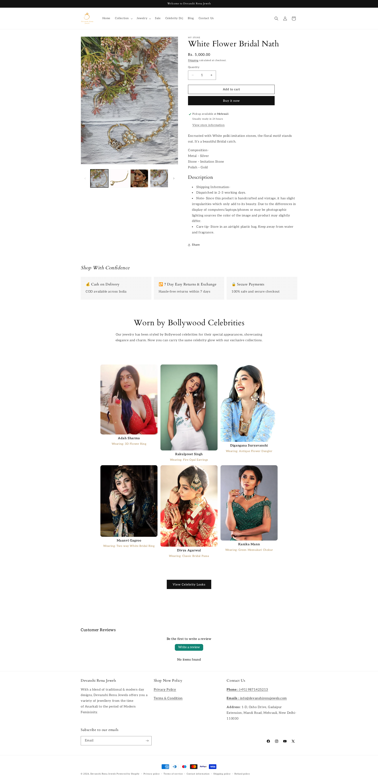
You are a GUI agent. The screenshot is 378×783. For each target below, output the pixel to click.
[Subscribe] (147, 740)
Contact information (198, 774)
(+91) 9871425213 (247, 690)
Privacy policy (152, 774)
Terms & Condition (168, 698)
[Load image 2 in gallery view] (119, 178)
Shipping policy (222, 774)
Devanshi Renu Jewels (103, 774)
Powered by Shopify (128, 774)
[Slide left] (85, 178)
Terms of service (173, 774)
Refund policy (242, 774)
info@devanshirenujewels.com (257, 698)
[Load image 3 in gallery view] (139, 178)
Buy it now (231, 101)
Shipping (193, 60)
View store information (208, 125)
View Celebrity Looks (189, 584)
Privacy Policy (165, 690)
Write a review (189, 647)
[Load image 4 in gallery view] (159, 178)
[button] (123, 18)
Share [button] (196, 244)
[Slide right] (174, 178)
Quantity (193, 67)
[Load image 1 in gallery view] (99, 178)
